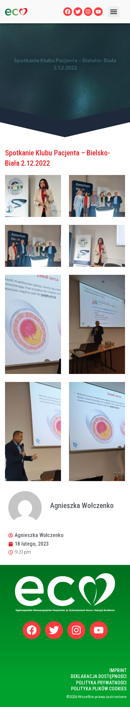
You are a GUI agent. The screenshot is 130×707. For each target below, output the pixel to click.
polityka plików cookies (99, 688)
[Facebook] (67, 11)
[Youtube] (98, 11)
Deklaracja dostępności (99, 676)
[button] (113, 11)
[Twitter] (78, 11)
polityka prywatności (101, 682)
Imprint (118, 670)
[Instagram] (88, 11)
